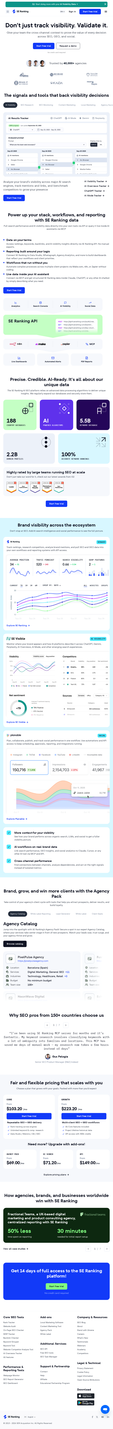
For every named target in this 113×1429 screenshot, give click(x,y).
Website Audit (9, 1326)
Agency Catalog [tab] (17, 914)
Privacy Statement (85, 1368)
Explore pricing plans (55, 1174)
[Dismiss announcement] (105, 3)
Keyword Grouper (11, 1341)
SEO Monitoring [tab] (46, 105)
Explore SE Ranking (17, 625)
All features (8, 1357)
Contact (44, 1371)
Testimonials (82, 1341)
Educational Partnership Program (55, 1383)
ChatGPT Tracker (93, 190)
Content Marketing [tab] (67, 105)
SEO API (43, 1349)
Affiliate (43, 1379)
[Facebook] (92, 1417)
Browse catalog (15, 943)
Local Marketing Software (51, 1322)
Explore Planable (15, 818)
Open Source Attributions (88, 1379)
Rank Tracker (9, 1322)
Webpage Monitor (11, 1375)
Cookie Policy (83, 1372)
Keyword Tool (9, 1345)
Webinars (81, 1345)
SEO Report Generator (13, 1379)
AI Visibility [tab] (10, 105)
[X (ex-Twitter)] (97, 1417)
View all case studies (14, 1248)
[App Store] (93, 1396)
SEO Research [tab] (27, 105)
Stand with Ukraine (85, 1330)
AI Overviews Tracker (95, 186)
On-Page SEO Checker (13, 1330)
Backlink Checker (11, 1338)
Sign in (72, 11)
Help (42, 1375)
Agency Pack (46, 1330)
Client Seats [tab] (97, 914)
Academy (81, 1349)
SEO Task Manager (48, 1356)
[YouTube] (102, 1417)
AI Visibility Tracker (94, 181)
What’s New (82, 1338)
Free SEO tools (46, 1352)
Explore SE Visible (16, 722)
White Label (45, 1334)
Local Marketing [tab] (88, 105)
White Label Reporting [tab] (40, 914)
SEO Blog (81, 1322)
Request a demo (68, 45)
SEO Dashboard (10, 1383)
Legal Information (85, 1376)
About (80, 1326)
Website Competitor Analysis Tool (18, 1349)
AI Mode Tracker (92, 195)
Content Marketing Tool (50, 1326)
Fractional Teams (21, 1214)
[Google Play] (93, 1403)
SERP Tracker (9, 1334)
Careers (80, 1334)
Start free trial (90, 11)
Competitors (82, 1353)
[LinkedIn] (108, 1417)
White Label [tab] (81, 914)
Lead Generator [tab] (63, 914)
